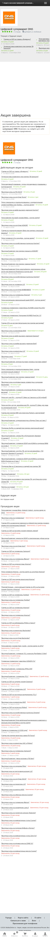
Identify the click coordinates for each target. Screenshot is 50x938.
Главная (4, 936)
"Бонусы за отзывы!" (8, 487)
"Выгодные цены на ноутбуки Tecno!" (14, 197)
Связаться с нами (18, 921)
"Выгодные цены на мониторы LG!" (13, 351)
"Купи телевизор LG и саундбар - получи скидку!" (18, 238)
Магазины (25, 936)
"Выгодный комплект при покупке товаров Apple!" (18, 377)
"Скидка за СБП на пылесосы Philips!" (14, 707)
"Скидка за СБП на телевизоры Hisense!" (15, 608)
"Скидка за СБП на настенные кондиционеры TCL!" (19, 695)
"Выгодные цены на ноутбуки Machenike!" (15, 638)
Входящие (35, 936)
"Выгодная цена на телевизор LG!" (13, 284)
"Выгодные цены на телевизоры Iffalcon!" (15, 559)
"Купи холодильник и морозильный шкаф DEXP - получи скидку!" (23, 300)
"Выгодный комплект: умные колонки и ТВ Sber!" (17, 758)
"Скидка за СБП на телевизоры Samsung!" (15, 551)
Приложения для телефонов (25, 923)
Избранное (14, 934)
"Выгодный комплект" (8, 474)
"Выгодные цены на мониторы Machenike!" (16, 630)
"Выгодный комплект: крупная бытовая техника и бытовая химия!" (24, 362)
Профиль (45, 936)
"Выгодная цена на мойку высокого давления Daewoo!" (20, 336)
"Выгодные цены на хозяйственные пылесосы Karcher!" (20, 243)
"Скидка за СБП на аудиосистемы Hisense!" (16, 564)
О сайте (38, 918)
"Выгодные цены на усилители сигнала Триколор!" (18, 813)
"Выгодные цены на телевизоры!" (12, 518)
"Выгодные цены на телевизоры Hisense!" (15, 295)
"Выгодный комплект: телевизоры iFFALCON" (16, 669)
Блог (34, 921)
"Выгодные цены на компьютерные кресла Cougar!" (19, 851)
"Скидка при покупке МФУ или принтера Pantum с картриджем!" (23, 413)
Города (8, 918)
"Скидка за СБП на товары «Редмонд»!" (17, 39)
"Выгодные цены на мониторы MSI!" (13, 702)
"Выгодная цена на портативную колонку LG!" (17, 771)
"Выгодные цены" (7, 356)
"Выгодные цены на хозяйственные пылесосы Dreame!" (20, 713)
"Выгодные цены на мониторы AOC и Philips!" (17, 743)
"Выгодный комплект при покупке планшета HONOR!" (19, 251)
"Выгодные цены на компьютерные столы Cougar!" (18, 820)
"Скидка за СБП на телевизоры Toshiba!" (15, 595)
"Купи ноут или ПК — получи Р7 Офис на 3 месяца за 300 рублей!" (24, 397)
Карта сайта (23, 918)
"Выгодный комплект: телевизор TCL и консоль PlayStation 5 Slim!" (24, 653)
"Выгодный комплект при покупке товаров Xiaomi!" (18, 264)
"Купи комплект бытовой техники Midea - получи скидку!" (20, 218)
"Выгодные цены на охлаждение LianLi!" (15, 808)
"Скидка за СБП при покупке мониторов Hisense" (18, 579)
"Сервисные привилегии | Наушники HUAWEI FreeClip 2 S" (21, 315)
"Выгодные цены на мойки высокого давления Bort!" (19, 343)
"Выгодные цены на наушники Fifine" (13, 766)
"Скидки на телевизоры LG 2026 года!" (14, 730)
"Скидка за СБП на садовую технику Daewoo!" (17, 682)
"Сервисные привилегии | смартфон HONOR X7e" (18, 661)
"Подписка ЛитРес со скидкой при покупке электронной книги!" (22, 428)
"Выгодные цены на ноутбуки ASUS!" (14, 779)
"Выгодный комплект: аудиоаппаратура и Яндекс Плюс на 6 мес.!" (24, 420)
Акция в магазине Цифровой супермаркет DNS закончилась (25, 3)
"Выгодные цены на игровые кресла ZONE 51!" (17, 843)
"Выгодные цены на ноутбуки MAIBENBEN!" (16, 290)
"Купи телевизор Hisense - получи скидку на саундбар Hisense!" (23, 572)
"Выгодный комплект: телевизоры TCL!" (15, 676)
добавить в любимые (33, 32)
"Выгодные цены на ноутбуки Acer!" (13, 546)
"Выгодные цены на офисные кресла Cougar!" (17, 795)
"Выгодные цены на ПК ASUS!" (11, 192)
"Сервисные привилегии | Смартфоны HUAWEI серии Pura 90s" (23, 308)
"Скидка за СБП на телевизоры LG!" (13, 689)
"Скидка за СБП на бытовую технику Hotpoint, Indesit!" (19, 531)
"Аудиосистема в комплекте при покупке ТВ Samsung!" (18, 47)
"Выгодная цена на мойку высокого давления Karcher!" (20, 210)
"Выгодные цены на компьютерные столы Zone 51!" (19, 836)
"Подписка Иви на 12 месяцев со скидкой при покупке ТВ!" (21, 466)
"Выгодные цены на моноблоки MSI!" (13, 331)
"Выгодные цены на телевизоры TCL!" (14, 259)
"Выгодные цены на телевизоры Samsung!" (16, 751)
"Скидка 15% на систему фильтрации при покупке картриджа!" (22, 323)
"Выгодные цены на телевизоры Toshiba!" (15, 600)
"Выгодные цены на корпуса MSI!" (12, 789)
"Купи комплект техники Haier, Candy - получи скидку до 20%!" (22, 646)
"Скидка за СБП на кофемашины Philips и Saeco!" (18, 623)
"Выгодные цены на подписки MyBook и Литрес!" (18, 828)
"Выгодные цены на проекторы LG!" (13, 784)
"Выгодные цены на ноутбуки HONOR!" (14, 225)
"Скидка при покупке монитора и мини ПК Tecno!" (18, 735)
